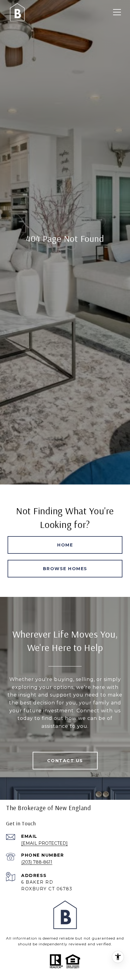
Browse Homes (65, 568)
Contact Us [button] (65, 760)
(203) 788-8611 (36, 862)
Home (65, 545)
